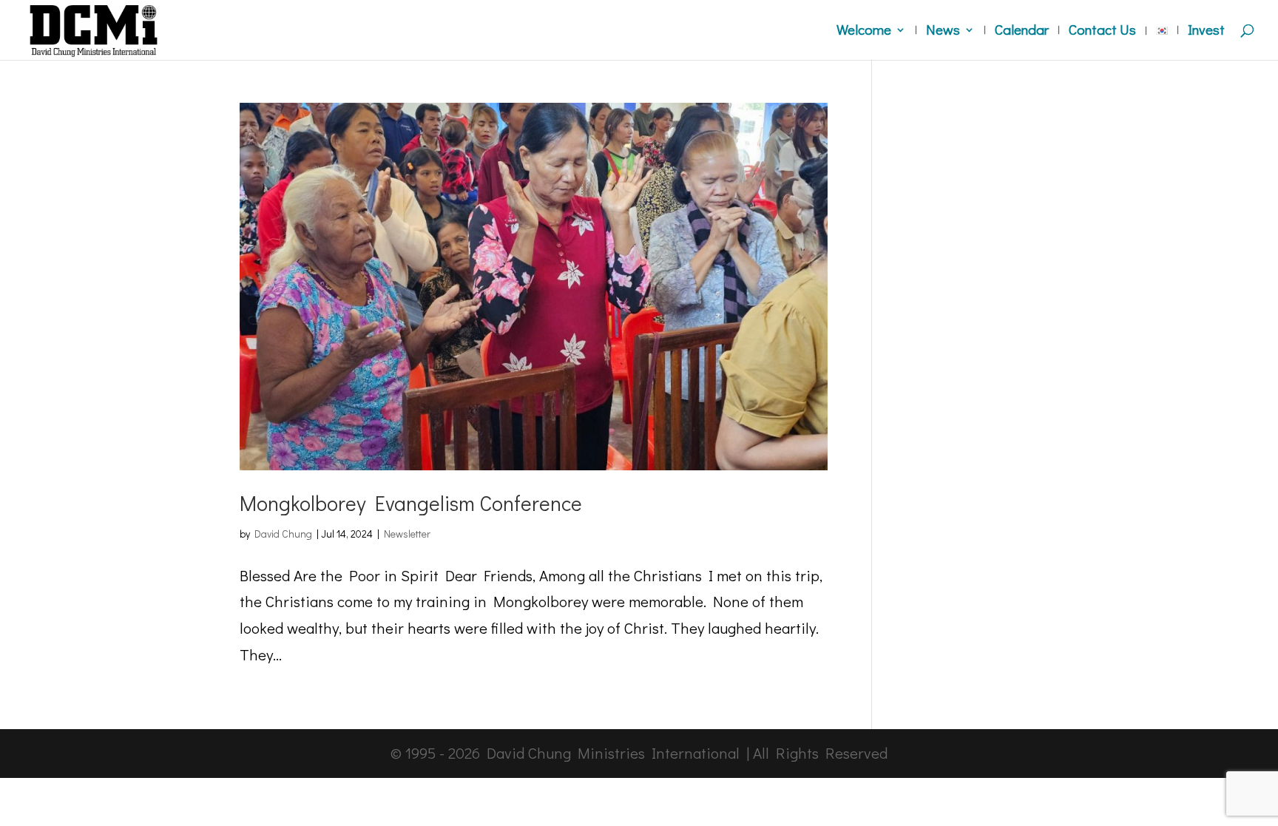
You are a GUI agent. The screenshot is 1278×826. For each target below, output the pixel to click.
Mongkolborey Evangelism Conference (411, 503)
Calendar (1022, 31)
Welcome (863, 31)
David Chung (283, 534)
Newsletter (407, 534)
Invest (1206, 31)
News (943, 31)
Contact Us (1102, 31)
